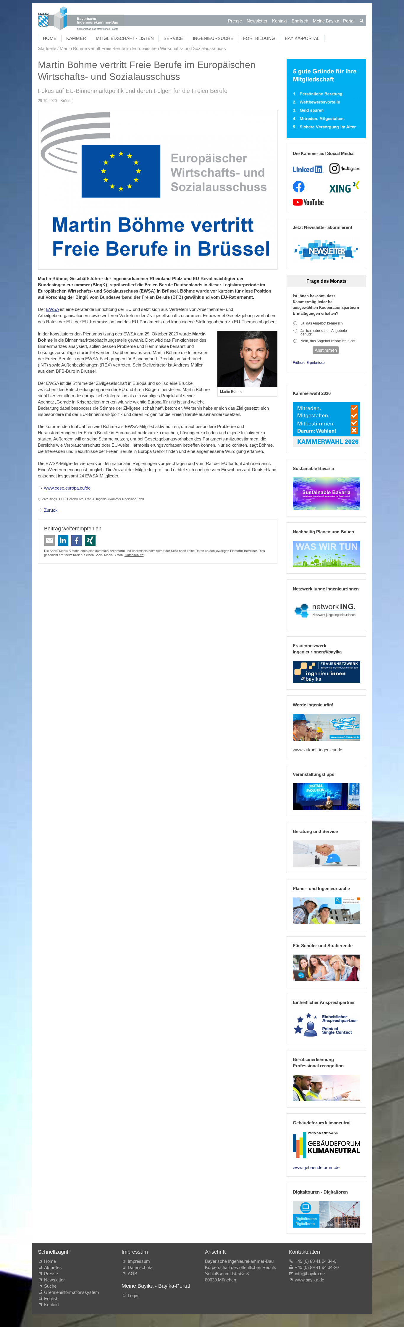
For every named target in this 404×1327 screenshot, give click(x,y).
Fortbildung (259, 38)
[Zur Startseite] (81, 19)
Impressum (139, 1261)
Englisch (300, 20)
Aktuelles (53, 1267)
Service (173, 38)
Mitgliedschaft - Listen (125, 38)
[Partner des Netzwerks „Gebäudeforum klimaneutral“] (326, 1145)
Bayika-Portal (302, 38)
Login (133, 1295)
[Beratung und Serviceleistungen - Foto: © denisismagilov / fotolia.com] (326, 853)
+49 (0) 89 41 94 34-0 (315, 1261)
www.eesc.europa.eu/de (67, 487)
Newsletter (257, 20)
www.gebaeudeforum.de (316, 1167)
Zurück (51, 510)
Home (49, 38)
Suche (51, 1286)
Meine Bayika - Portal (333, 20)
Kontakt (279, 20)
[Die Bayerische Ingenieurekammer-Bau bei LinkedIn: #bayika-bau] (308, 168)
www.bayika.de (309, 1279)
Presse (235, 20)
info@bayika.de (310, 1273)
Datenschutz (134, 555)
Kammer (76, 38)
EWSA (52, 309)
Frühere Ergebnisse (309, 363)
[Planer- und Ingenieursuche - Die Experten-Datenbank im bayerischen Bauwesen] (326, 910)
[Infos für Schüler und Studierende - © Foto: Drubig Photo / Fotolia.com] (326, 968)
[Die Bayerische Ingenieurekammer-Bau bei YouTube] (308, 202)
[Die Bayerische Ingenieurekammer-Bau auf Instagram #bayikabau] (344, 168)
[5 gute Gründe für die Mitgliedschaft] (326, 98)
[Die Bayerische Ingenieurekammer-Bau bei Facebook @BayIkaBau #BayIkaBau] (299, 187)
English (51, 1298)
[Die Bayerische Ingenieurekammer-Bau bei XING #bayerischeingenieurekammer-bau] (344, 187)
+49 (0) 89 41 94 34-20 (317, 1267)
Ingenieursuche (213, 38)
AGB (132, 1273)
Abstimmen (326, 350)
